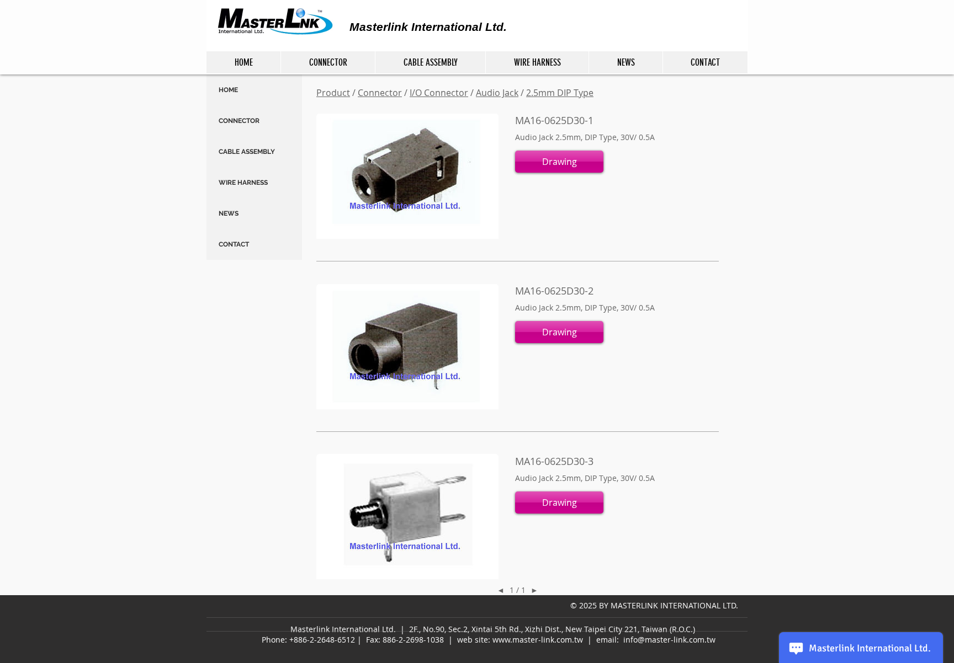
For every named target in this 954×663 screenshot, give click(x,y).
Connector (380, 93)
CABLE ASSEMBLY (247, 152)
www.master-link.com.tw (537, 639)
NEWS (229, 213)
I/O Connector (439, 93)
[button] (559, 162)
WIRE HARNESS (243, 182)
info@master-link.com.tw (669, 639)
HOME (228, 90)
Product (333, 93)
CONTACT (234, 244)
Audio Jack (497, 93)
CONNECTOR (239, 121)
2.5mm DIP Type (559, 93)
